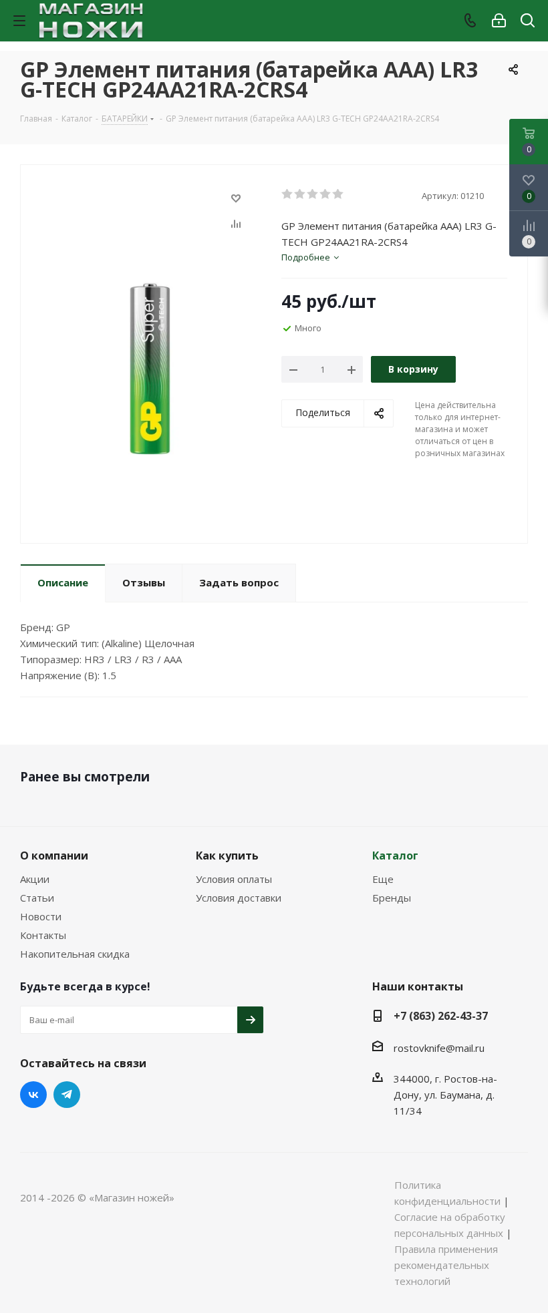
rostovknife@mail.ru (439, 1048)
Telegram (66, 1094)
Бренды (391, 897)
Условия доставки (238, 897)
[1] (287, 194)
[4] (325, 194)
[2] (300, 194)
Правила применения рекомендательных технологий (446, 1265)
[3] (313, 194)
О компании (54, 855)
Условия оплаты (234, 879)
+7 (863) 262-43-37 (441, 1015)
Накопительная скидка (75, 953)
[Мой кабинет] (499, 20)
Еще (383, 879)
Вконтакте (33, 1094)
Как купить (227, 855)
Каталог (395, 855)
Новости (40, 916)
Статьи (37, 897)
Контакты (43, 935)
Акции (34, 879)
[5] (338, 194)
